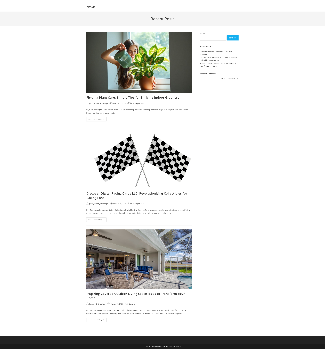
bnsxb (90, 7)
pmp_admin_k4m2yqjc (98, 103)
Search (202, 34)
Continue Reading (97, 119)
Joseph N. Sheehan (97, 304)
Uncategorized (137, 103)
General (131, 304)
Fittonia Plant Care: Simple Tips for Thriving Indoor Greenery (132, 97)
